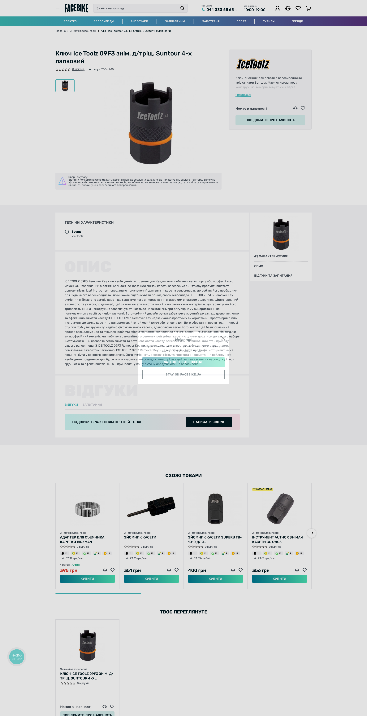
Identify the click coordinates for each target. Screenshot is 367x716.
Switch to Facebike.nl (183, 362)
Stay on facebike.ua (183, 374)
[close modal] (223, 338)
